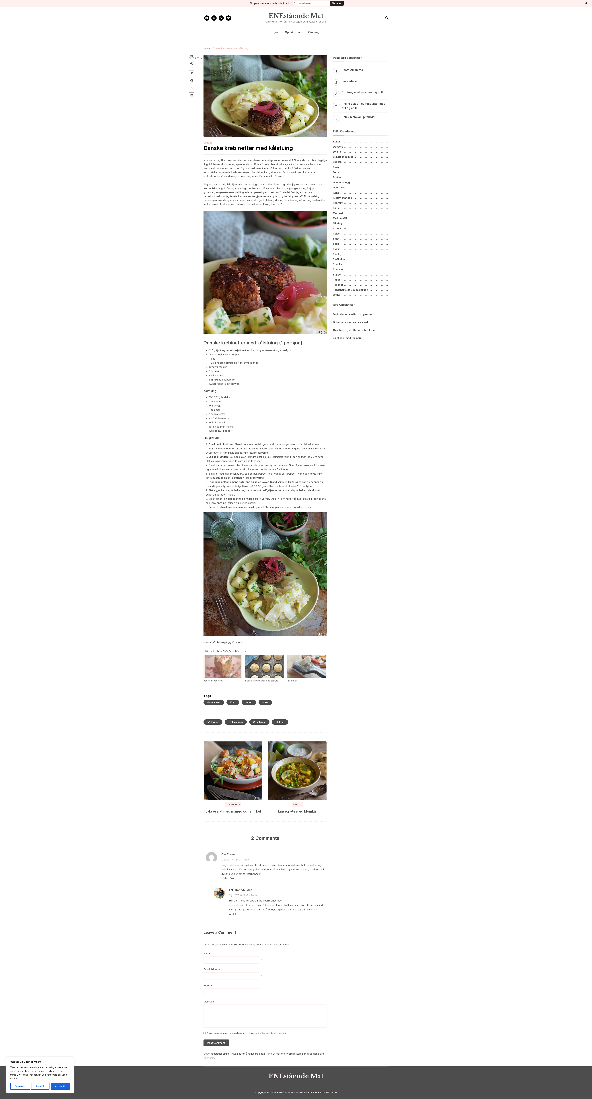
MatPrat (238, 642)
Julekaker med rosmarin (347, 338)
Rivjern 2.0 (292, 680)
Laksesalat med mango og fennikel (233, 811)
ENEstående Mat (296, 16)
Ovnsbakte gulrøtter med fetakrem (354, 330)
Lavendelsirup (351, 81)
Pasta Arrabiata (352, 70)
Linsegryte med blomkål (297, 811)
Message (209, 1001)
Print (281, 722)
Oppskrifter (292, 32)
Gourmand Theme (310, 1092)
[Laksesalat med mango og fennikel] (233, 770)
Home (207, 48)
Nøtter (248, 702)
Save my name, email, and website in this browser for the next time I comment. (246, 1033)
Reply (246, 859)
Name (207, 953)
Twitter (215, 722)
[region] (40, 1075)
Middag (208, 142)
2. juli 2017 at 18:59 (230, 859)
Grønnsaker (213, 702)
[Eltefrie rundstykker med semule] (264, 666)
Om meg (314, 32)
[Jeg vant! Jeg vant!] (223, 666)
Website (208, 985)
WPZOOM (331, 1092)
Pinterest (261, 722)
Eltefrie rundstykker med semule (261, 680)
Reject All (40, 1086)
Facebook (237, 722)
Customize (20, 1086)
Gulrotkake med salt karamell (350, 322)
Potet (265, 702)
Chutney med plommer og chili (363, 92)
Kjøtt (232, 702)
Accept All (60, 1086)
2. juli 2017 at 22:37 (238, 895)
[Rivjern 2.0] (306, 666)
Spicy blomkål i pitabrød (358, 117)
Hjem (276, 32)
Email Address (212, 969)
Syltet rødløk (216, 383)
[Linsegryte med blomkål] (297, 770)
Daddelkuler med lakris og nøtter (353, 314)
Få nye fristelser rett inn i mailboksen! (269, 3)
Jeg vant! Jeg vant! (213, 680)
